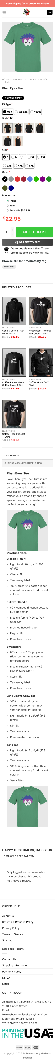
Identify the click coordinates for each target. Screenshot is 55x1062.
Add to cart (34, 232)
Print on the (9, 195)
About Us (8, 915)
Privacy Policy (10, 928)
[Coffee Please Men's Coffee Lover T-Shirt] (14, 362)
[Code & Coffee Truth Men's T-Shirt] (14, 311)
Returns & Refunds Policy (17, 922)
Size (5, 149)
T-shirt (31, 79)
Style (7, 118)
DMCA (6, 977)
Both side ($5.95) (20, 210)
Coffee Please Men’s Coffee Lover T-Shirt (13, 384)
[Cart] (50, 12)
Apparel (18, 79)
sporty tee (9, 267)
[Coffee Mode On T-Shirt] (41, 362)
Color (6, 172)
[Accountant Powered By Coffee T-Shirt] (41, 311)
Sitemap (7, 940)
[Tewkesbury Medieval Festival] (26, 12)
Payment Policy (11, 971)
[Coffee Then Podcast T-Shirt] (14, 414)
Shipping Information (15, 965)
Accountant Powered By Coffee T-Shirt (40, 332)
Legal (5, 983)
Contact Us (9, 959)
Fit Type (7, 104)
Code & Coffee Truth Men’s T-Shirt (13, 332)
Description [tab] (12, 455)
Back (12, 205)
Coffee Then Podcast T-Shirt (13, 435)
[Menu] (4, 12)
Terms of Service (12, 934)
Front (13, 200)
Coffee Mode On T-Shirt (39, 384)
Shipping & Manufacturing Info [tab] (23, 463)
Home (5, 79)
